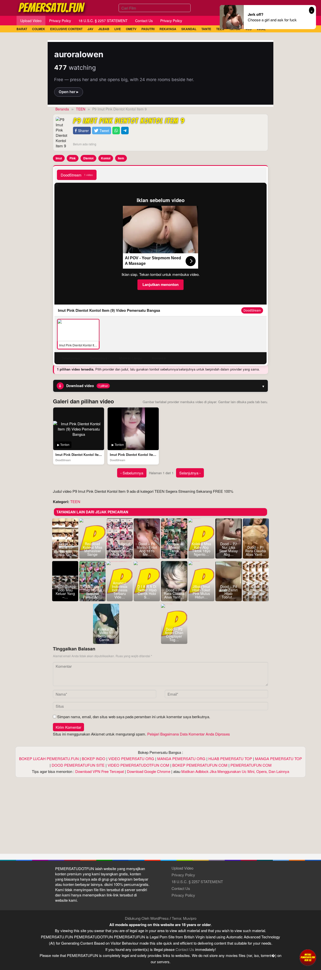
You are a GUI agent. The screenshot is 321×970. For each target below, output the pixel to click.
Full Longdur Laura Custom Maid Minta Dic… (119, 549)
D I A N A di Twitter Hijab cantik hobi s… (147, 592)
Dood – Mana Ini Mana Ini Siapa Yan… (65, 549)
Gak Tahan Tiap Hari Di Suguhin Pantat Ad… (92, 592)
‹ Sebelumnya (131, 472)
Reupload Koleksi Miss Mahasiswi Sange (92, 549)
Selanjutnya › (190, 472)
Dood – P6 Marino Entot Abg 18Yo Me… (147, 549)
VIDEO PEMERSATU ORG (131, 758)
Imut (59, 158)
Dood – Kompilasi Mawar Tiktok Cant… (174, 547)
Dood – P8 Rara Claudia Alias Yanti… (174, 593)
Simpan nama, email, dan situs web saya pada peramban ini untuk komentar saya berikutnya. (133, 716)
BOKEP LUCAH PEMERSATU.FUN (49, 758)
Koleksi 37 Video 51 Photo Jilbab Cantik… (106, 634)
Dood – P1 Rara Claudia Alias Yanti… (255, 550)
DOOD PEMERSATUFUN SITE (78, 765)
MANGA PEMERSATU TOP (278, 758)
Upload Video (182, 868)
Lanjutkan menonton (160, 284)
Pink (72, 158)
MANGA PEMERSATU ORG (181, 758)
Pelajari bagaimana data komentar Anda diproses (188, 734)
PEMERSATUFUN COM (251, 765)
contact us (185, 949)
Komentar (159, 358)
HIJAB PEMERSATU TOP (230, 758)
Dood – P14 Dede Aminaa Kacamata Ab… (255, 590)
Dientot (88, 158)
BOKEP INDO (93, 758)
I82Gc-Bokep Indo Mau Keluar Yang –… (65, 592)
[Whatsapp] (116, 131)
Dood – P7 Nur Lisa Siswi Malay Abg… (228, 549)
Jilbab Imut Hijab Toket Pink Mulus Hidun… (201, 592)
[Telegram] (125, 131)
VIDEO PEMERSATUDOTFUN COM (138, 765)
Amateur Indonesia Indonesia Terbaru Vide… (119, 590)
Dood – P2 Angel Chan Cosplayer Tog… (174, 634)
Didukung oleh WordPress (147, 918)
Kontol (105, 158)
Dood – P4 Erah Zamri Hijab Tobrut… (228, 592)
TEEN (75, 501)
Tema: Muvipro (184, 918)
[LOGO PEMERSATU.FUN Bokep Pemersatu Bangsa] (52, 7)
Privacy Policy (183, 874)
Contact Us (181, 888)
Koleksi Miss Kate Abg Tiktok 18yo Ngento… (201, 549)
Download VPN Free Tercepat (99, 771)
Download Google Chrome (148, 771)
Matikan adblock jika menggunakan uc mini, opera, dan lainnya (235, 771)
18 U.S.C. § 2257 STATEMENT (197, 881)
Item (121, 158)
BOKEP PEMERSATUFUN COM (199, 765)
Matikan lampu (130, 358)
